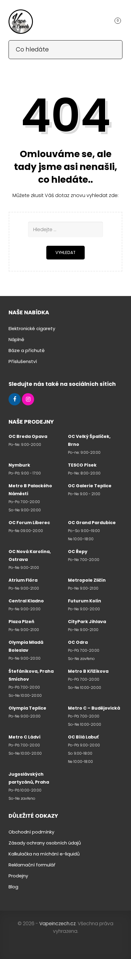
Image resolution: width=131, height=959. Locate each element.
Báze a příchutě (26, 350)
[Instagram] (28, 399)
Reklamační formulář (32, 865)
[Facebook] (15, 399)
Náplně (16, 339)
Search (113, 49)
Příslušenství (23, 361)
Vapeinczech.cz (57, 923)
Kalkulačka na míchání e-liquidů (44, 854)
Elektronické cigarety (32, 328)
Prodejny (18, 876)
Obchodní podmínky (31, 832)
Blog (13, 886)
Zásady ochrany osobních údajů (45, 843)
